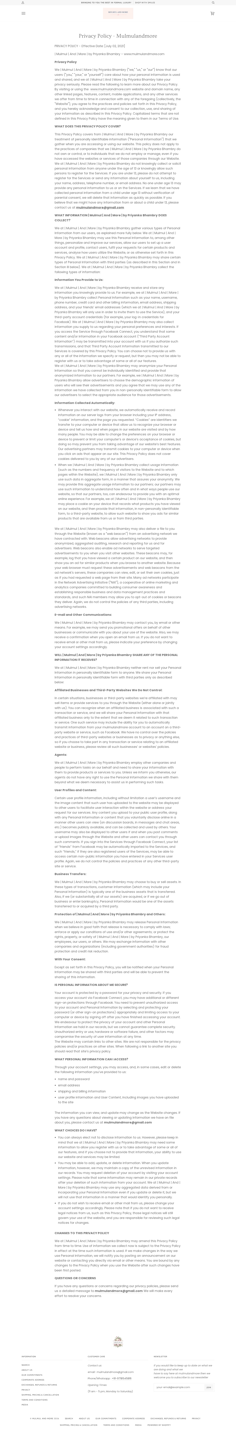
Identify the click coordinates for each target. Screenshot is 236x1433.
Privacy (26, 1390)
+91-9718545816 (121, 1378)
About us (27, 1370)
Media (25, 1404)
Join (209, 1387)
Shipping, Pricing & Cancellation (40, 1395)
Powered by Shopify (159, 1425)
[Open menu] (27, 13)
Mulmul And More (42, 1418)
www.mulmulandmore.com (110, 89)
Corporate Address (33, 1380)
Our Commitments (32, 1375)
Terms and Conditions (35, 1400)
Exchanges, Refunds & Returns (39, 1385)
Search (26, 1365)
